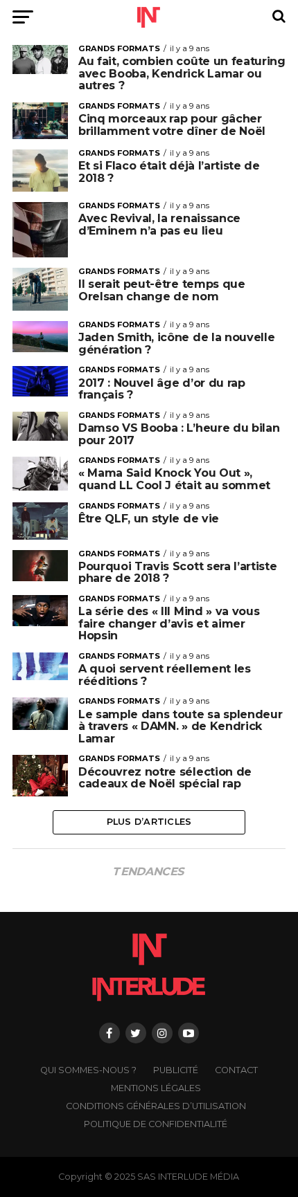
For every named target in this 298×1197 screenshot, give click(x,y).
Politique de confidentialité (155, 1124)
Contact (236, 1070)
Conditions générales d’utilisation (156, 1106)
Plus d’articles (149, 821)
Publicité (175, 1070)
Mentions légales (156, 1088)
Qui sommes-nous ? (88, 1070)
